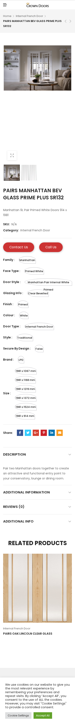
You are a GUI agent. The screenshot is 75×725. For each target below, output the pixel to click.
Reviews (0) (13, 506)
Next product (70, 21)
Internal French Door (29, 16)
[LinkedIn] (52, 433)
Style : (7, 337)
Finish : (8, 304)
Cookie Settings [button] (18, 715)
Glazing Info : (13, 293)
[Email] (59, 433)
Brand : (8, 359)
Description (14, 454)
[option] (12, 173)
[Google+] (36, 433)
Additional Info (18, 521)
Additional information (26, 492)
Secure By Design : (17, 348)
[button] (18, 247)
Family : (9, 260)
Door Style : (12, 282)
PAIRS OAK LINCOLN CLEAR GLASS (27, 633)
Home (7, 16)
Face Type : (11, 271)
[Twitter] (28, 433)
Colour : (9, 315)
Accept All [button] (43, 715)
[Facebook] (20, 433)
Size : (7, 393)
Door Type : (11, 326)
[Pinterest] (44, 433)
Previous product (65, 21)
